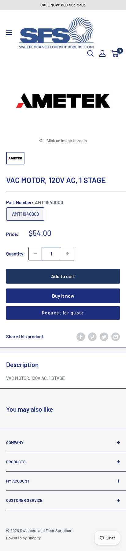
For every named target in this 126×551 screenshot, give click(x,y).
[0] (115, 53)
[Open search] (90, 53)
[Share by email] (115, 336)
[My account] (102, 53)
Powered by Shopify (23, 537)
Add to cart (63, 276)
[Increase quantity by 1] (67, 253)
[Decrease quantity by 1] (35, 253)
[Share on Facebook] (80, 336)
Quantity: (15, 253)
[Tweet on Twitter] (104, 336)
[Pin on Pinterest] (92, 336)
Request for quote (63, 312)
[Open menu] (9, 32)
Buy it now (63, 296)
